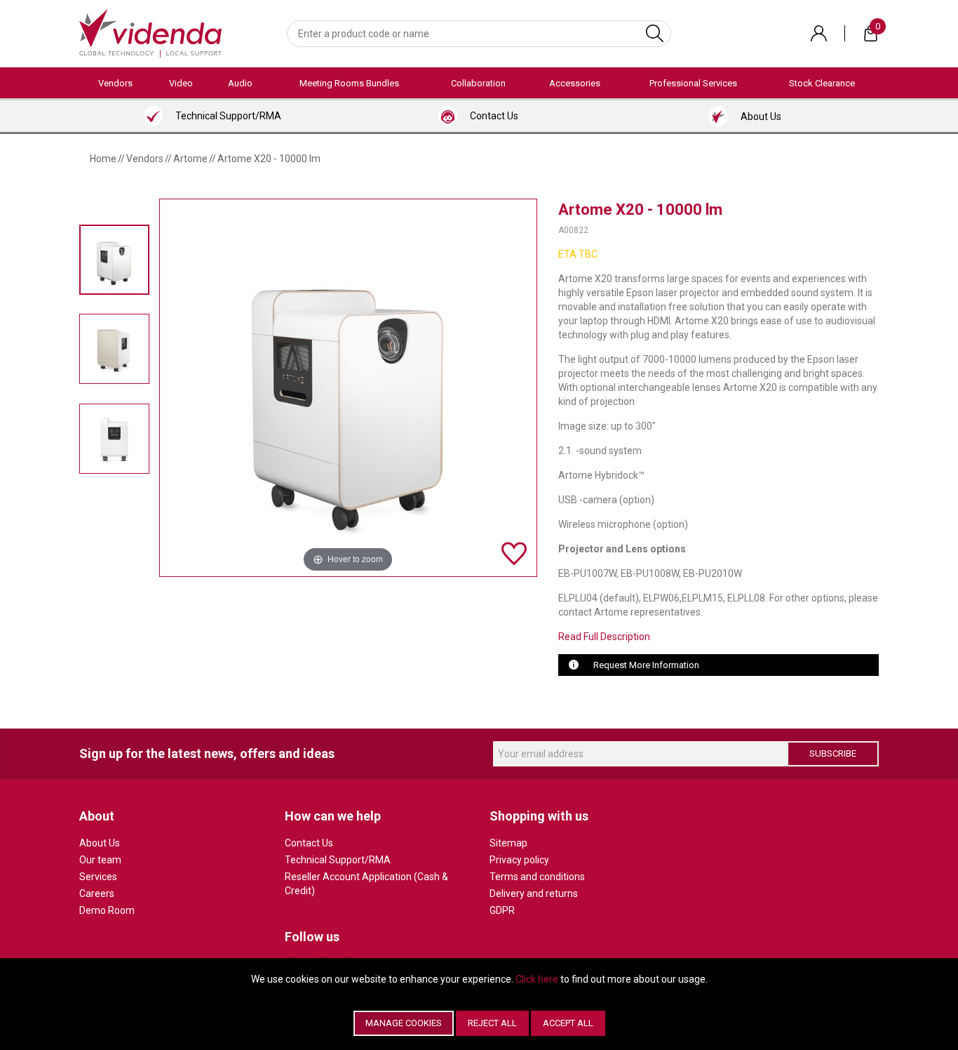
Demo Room (107, 910)
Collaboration (478, 83)
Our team (100, 859)
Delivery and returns (534, 893)
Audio (240, 83)
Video (181, 83)
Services (98, 876)
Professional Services (693, 83)
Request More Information (646, 665)
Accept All (568, 1023)
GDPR (502, 910)
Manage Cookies (403, 1023)
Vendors (115, 83)
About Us (99, 843)
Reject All (492, 1023)
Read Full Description (604, 636)
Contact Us (309, 843)
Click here (536, 979)
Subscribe (832, 753)
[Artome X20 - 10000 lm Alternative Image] (114, 349)
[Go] (654, 33)
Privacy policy (519, 859)
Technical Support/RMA (338, 859)
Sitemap (508, 843)
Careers (96, 893)
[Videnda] (150, 32)
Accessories (574, 83)
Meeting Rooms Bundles (349, 83)
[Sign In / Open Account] (819, 33)
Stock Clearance (822, 83)
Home (103, 158)
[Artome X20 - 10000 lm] (114, 259)
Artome (190, 158)
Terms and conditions (537, 876)
